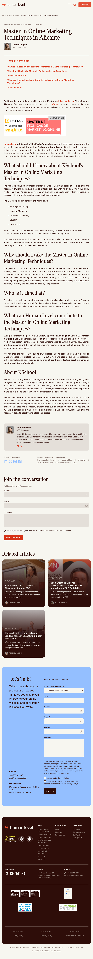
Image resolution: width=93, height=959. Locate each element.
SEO (40, 825)
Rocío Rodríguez (20, 45)
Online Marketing (66, 101)
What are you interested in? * (54, 686)
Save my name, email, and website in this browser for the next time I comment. (39, 530)
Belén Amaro (15, 603)
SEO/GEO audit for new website (44, 841)
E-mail (7, 501)
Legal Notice (18, 931)
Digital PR (41, 859)
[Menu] (69, 5)
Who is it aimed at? (16, 75)
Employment (77, 838)
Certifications (77, 835)
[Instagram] (23, 874)
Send (48, 791)
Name (7, 490)
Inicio (4, 15)
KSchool (55, 104)
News (17, 15)
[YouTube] (12, 874)
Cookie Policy (46, 931)
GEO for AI (41, 856)
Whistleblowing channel (75, 936)
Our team (76, 829)
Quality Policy (18, 936)
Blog (10, 15)
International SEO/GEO (42, 852)
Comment (8, 512)
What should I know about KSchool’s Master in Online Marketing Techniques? (45, 66)
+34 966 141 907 (16, 775)
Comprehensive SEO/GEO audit (43, 830)
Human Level (10, 144)
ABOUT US (77, 825)
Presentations (60, 835)
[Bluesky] (17, 874)
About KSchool (14, 87)
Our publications (79, 832)
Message (48, 737)
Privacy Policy (64, 773)
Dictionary (59, 832)
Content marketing (44, 837)
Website (47, 727)
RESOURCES (60, 825)
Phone (47, 717)
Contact (85, 4)
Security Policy (46, 936)
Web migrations (43, 848)
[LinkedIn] (6, 874)
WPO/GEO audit (43, 845)
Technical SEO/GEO (45, 834)
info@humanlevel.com (18, 778)
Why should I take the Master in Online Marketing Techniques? (38, 71)
